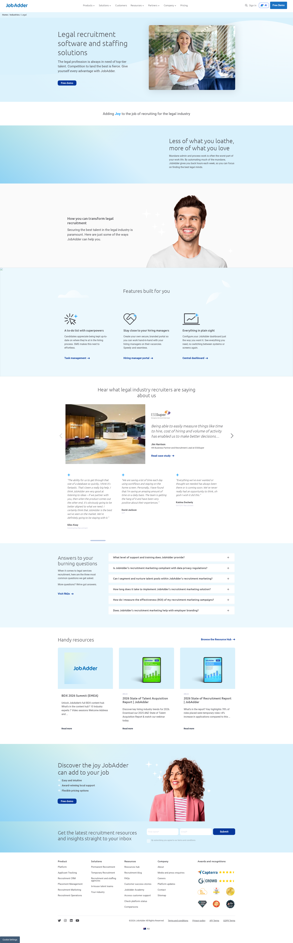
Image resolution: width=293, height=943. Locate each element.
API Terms (214, 920)
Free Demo (279, 5)
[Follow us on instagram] (65, 920)
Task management (75, 358)
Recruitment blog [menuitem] (133, 872)
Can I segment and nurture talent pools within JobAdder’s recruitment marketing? (162, 578)
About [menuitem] (161, 867)
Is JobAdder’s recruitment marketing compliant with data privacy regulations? (160, 568)
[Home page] (17, 5)
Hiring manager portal (136, 358)
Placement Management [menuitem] (70, 884)
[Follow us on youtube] (77, 920)
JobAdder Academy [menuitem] (134, 889)
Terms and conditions (178, 920)
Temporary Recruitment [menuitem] (103, 872)
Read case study (161, 455)
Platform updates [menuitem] (166, 884)
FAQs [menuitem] (127, 878)
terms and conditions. (187, 840)
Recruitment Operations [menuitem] (70, 895)
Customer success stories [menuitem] (137, 884)
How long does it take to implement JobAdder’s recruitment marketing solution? (162, 589)
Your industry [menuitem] (98, 892)
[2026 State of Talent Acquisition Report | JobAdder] (146, 691)
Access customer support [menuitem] (137, 895)
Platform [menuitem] (62, 867)
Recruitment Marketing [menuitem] (69, 889)
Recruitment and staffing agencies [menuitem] (103, 879)
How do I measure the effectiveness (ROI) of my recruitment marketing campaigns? (163, 599)
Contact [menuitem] (162, 889)
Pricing (184, 5)
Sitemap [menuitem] (162, 895)
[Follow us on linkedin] (71, 920)
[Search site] (246, 5)
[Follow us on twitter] (59, 920)
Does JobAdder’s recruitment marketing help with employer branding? (156, 610)
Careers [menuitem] (162, 878)
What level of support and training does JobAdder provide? (148, 557)
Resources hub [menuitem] (131, 867)
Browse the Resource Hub (216, 639)
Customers (121, 5)
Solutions (104, 5)
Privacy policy (198, 920)
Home (5, 15)
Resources (136, 5)
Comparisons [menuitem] (131, 907)
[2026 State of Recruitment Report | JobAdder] (207, 691)
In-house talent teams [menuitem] (102, 886)
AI (266, 5)
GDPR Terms (229, 920)
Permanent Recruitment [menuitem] (103, 867)
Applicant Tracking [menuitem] (67, 872)
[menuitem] (146, 929)
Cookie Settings (10, 939)
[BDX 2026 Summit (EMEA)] (85, 691)
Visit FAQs (64, 593)
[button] (232, 436)
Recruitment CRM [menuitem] (67, 878)
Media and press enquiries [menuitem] (171, 872)
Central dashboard (193, 358)
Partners (152, 5)
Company (169, 5)
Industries (15, 15)
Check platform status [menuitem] (135, 901)
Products (87, 5)
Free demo (67, 82)
